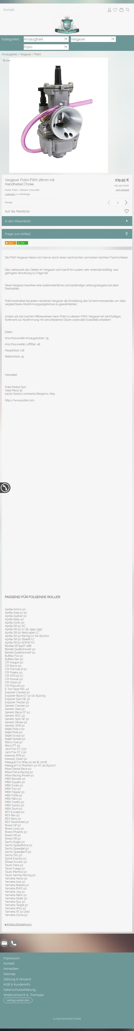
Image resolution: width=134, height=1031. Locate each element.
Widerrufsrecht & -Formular (23, 995)
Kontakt (8, 10)
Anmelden (109, 10)
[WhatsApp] (13, 943)
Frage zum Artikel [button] (17, 234)
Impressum (11, 958)
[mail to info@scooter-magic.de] (4, 943)
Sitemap (9, 974)
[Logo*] (67, 15)
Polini (37, 54)
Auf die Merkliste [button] (17, 211)
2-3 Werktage (17, 194)
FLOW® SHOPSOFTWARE (67, 1019)
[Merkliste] (115, 10)
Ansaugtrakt (9, 54)
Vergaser (25, 54)
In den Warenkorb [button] (18, 221)
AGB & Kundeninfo (16, 984)
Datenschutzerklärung (19, 989)
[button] (127, 10)
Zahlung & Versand (17, 979)
